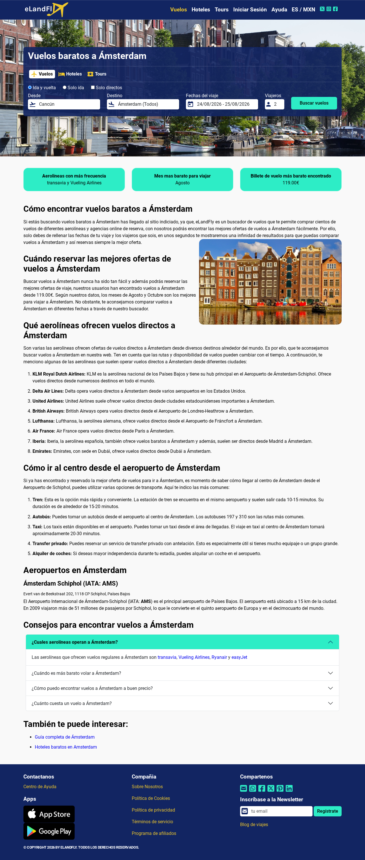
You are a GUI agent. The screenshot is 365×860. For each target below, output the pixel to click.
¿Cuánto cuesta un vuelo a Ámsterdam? (72, 703)
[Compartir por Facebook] (261, 792)
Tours (222, 9)
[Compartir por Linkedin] (289, 792)
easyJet (239, 657)
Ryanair (219, 657)
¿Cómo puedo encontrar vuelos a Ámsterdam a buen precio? (92, 688)
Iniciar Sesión (250, 9)
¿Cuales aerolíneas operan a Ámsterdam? (75, 642)
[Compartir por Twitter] (270, 792)
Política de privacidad (153, 810)
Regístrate (327, 811)
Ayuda (279, 9)
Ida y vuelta (44, 87)
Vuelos (178, 9)
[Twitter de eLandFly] (323, 8)
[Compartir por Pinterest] (280, 792)
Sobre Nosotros (147, 786)
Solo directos (108, 87)
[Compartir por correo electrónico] (243, 792)
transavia (167, 657)
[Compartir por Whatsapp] (252, 792)
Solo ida (75, 87)
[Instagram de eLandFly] (329, 8)
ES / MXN (303, 9)
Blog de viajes (254, 824)
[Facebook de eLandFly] (336, 8)
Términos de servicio (152, 821)
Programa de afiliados (154, 833)
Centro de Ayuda (39, 786)
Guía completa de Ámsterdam (65, 737)
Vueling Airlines (194, 657)
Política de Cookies (151, 798)
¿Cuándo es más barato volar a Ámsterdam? (76, 673)
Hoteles (201, 9)
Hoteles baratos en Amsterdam (66, 747)
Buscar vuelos (314, 103)
